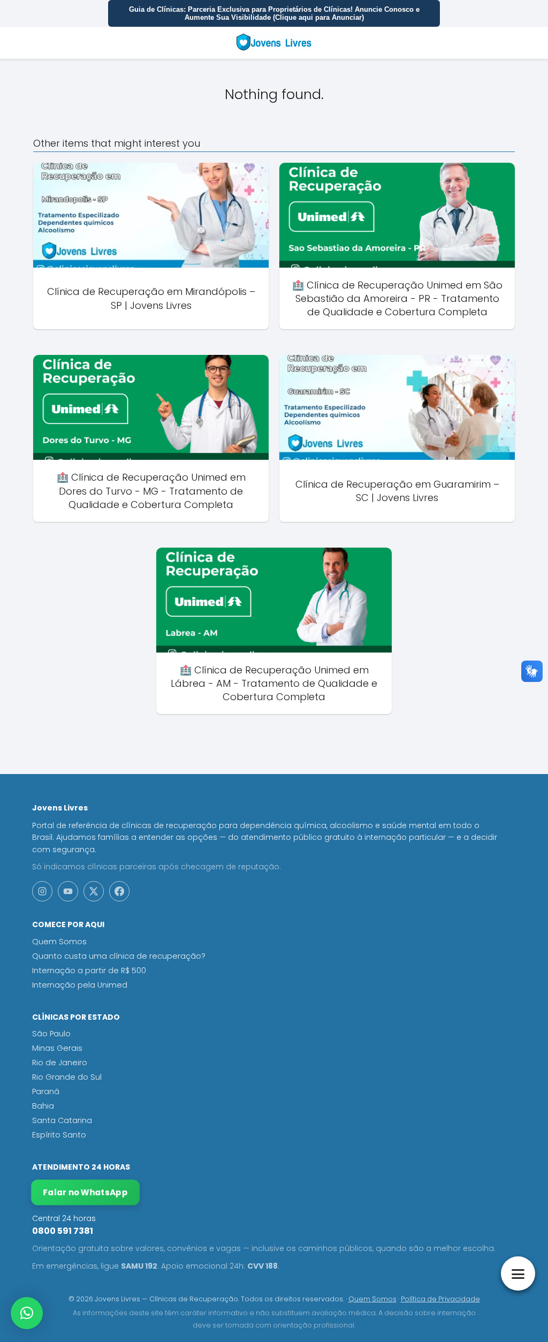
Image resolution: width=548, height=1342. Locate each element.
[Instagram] (42, 891)
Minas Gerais (57, 1048)
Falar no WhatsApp (85, 1192)
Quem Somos (59, 941)
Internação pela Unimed (79, 985)
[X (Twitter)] (93, 891)
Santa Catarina (62, 1120)
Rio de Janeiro (59, 1062)
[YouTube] (68, 891)
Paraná (45, 1091)
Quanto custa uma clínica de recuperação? (119, 956)
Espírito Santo (59, 1134)
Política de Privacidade (440, 1298)
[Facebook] (119, 891)
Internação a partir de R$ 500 (89, 970)
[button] (27, 1313)
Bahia (43, 1106)
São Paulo (51, 1033)
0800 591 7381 (62, 1231)
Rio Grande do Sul (67, 1077)
